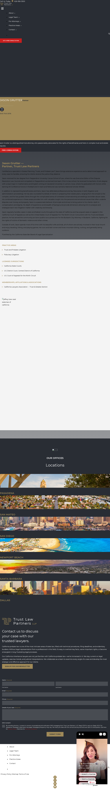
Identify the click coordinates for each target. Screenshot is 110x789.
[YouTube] (55, 786)
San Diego (7, 536)
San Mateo (7, 514)
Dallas (5, 600)
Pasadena (7, 493)
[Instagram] (55, 780)
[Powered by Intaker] (95, 785)
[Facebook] (55, 777)
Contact (12, 30)
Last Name (58, 687)
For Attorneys (14, 21)
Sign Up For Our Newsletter (17, 666)
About (11, 13)
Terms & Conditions (31, 729)
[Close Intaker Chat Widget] (104, 734)
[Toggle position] (100, 734)
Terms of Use (24, 774)
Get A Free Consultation (11, 40)
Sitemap (15, 774)
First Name (5, 687)
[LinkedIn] (55, 783)
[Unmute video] (79, 734)
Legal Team (13, 17)
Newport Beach (11, 557)
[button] (15, 13)
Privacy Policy (12, 729)
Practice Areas (14, 25)
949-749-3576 (5, 114)
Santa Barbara (11, 578)
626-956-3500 (19, 1)
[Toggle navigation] (2, 8)
